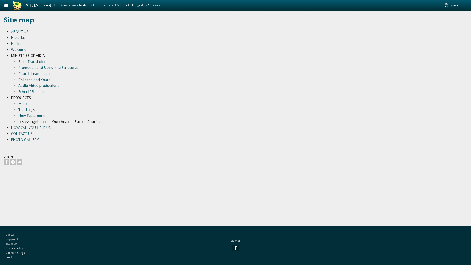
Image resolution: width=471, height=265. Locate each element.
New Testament (31, 115)
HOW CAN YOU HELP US (31, 127)
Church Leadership (34, 73)
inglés (452, 5)
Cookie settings (15, 253)
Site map (11, 243)
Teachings (26, 109)
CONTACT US (21, 133)
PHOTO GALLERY (25, 139)
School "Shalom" (31, 91)
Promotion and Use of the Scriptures (48, 67)
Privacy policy (14, 248)
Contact (10, 234)
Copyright (12, 239)
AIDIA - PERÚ (40, 5)
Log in (9, 257)
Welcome (18, 49)
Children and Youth (34, 79)
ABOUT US (19, 31)
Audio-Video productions (38, 85)
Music (23, 103)
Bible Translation (32, 61)
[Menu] (8, 6)
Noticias (17, 43)
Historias (18, 37)
